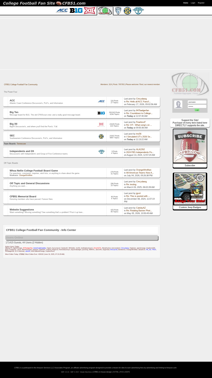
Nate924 (42, 249)
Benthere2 (121, 249)
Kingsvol (55, 249)
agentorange (141, 248)
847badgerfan (142, 110)
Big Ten (14, 112)
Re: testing (131, 184)
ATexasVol (113, 249)
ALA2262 (140, 149)
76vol (141, 84)
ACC (12, 100)
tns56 (138, 134)
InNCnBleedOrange (38, 251)
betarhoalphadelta (39, 248)
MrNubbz (72, 248)
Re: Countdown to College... (139, 113)
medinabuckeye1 (87, 248)
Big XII (13, 123)
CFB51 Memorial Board (23, 196)
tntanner (35, 249)
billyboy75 (8, 248)
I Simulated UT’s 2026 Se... (139, 137)
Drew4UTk (97, 248)
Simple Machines (86, 372)
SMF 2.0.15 (65, 372)
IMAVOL (92, 249)
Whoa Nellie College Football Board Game (34, 170)
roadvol (48, 249)
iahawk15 (141, 249)
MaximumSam (27, 249)
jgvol (138, 193)
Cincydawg (141, 99)
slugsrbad (106, 249)
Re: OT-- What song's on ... (139, 125)
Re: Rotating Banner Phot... (139, 210)
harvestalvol (116, 248)
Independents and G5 (22, 151)
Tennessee (21, 144)
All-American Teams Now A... (140, 173)
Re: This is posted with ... (138, 196)
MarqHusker (106, 248)
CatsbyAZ (141, 208)
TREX (154, 249)
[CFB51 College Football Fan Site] (106, 3)
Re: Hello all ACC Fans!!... (138, 101)
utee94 (27, 251)
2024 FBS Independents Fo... (140, 152)
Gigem (49, 248)
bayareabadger (76, 249)
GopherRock (50, 251)
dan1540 (99, 249)
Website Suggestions (22, 209)
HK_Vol (148, 249)
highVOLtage (17, 248)
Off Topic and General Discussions (29, 183)
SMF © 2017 (74, 372)
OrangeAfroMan (25, 175)
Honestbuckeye (64, 249)
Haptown (133, 248)
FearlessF (141, 122)
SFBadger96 (9, 251)
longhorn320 (150, 248)
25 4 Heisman (20, 251)
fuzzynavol (56, 248)
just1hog (85, 249)
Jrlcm (19, 249)
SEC (12, 135)
